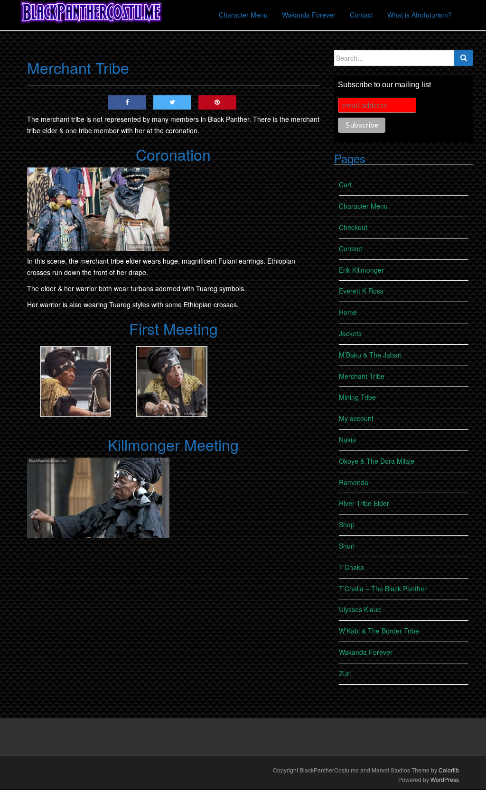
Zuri (345, 673)
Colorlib (449, 770)
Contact (350, 248)
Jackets (350, 333)
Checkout (353, 227)
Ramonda (353, 482)
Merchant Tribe (361, 376)
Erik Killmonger (361, 270)
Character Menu (363, 206)
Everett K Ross (361, 290)
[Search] (463, 58)
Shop (347, 524)
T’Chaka (351, 567)
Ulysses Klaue (360, 609)
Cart (345, 184)
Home (348, 312)
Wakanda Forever (366, 652)
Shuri (347, 546)
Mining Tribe (357, 397)
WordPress (444, 779)
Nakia (347, 439)
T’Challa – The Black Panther (383, 588)
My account (356, 418)
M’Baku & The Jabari (370, 354)
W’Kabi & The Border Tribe (379, 630)
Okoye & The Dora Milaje (376, 461)
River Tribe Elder (364, 503)
